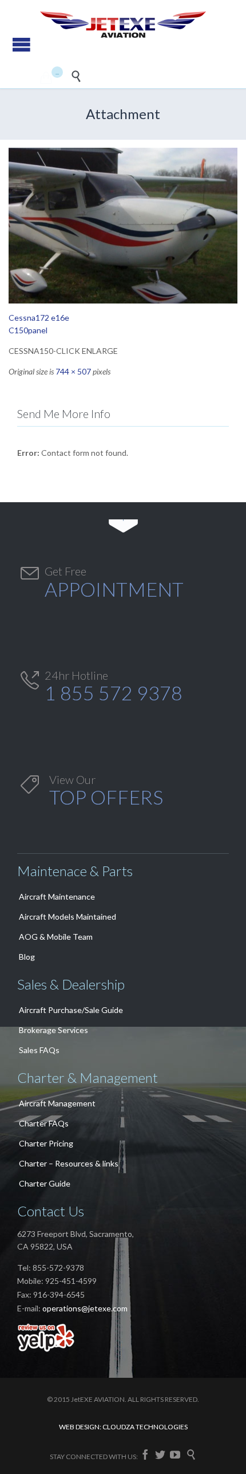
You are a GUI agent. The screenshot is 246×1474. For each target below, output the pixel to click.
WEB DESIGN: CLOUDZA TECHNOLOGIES (123, 1426)
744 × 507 (73, 371)
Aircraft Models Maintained (67, 916)
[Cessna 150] (123, 226)
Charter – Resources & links (68, 1163)
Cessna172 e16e (39, 317)
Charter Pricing (46, 1143)
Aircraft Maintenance (57, 896)
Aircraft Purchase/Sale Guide (71, 1010)
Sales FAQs (39, 1050)
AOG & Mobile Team (56, 936)
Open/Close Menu (21, 44)
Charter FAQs (44, 1123)
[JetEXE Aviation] (123, 24)
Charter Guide (44, 1183)
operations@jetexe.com (85, 1308)
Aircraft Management (57, 1103)
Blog (27, 956)
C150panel (28, 330)
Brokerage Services (53, 1030)
